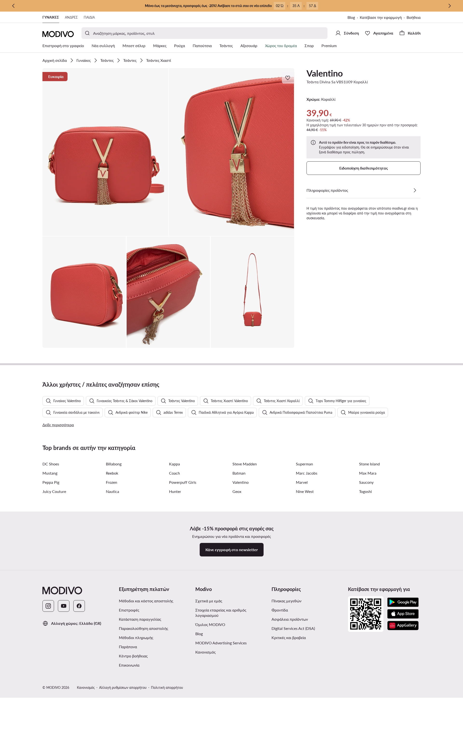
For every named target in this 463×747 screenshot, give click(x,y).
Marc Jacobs (306, 473)
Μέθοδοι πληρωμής (136, 637)
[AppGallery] (403, 625)
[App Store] (403, 614)
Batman (238, 473)
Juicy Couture (54, 491)
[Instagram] (48, 606)
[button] (105, 152)
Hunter (175, 491)
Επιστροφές (129, 610)
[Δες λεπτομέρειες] (415, 190)
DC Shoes (50, 464)
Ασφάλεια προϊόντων (290, 619)
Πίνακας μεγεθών (286, 600)
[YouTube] (63, 606)
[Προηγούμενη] (13, 6)
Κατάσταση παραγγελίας (140, 619)
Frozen (111, 482)
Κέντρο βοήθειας (133, 656)
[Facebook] (79, 606)
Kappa (174, 464)
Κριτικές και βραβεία (289, 637)
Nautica (112, 491)
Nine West (305, 491)
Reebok (112, 473)
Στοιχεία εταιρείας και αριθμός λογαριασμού (220, 613)
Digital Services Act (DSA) (293, 628)
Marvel (302, 482)
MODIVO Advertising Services (221, 642)
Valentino (324, 73)
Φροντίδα (280, 610)
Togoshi (365, 491)
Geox (236, 491)
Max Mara (367, 473)
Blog (351, 17)
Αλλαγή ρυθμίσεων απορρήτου (123, 687)
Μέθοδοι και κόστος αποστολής (146, 600)
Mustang (49, 473)
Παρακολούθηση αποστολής (143, 628)
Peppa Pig (50, 482)
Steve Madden (244, 464)
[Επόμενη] (449, 6)
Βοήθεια (414, 17)
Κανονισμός (205, 652)
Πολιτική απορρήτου (167, 687)
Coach (174, 473)
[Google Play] (403, 602)
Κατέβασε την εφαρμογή (381, 17)
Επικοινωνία (129, 665)
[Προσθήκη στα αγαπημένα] (288, 78)
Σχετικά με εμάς (208, 600)
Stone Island (369, 464)
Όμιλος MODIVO (210, 624)
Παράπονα (128, 646)
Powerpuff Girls (182, 482)
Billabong (114, 464)
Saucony (366, 482)
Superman (304, 464)
